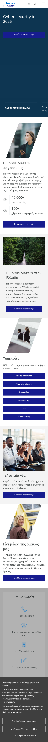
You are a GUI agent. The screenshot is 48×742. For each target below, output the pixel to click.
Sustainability (24, 416)
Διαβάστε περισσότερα (24, 34)
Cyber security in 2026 (19, 19)
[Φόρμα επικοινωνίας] (24, 663)
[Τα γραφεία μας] (24, 647)
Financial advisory (24, 384)
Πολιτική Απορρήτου (11, 712)
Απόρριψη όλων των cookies (24, 729)
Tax (24, 408)
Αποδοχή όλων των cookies (24, 721)
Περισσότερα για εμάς (24, 224)
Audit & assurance (24, 375)
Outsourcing (24, 400)
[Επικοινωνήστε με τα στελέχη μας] (24, 630)
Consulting (24, 392)
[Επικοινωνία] (24, 612)
